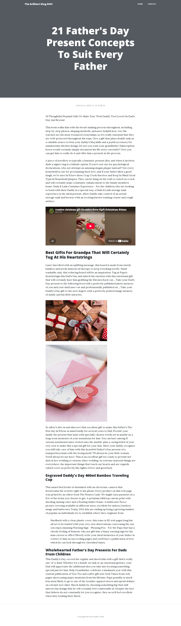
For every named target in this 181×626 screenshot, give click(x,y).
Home (140, 4)
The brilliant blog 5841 (39, 4)
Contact (152, 4)
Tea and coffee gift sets (90, 573)
